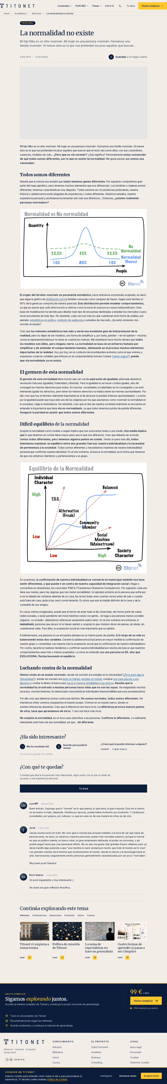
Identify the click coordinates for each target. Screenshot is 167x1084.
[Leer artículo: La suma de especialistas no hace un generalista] (99, 931)
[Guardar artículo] (111, 57)
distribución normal (56, 299)
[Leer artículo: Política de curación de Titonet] (67, 931)
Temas (95, 6)
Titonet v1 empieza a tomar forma (34, 946)
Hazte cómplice (150, 6)
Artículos (37, 13)
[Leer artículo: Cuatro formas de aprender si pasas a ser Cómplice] (132, 931)
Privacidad (135, 1052)
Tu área (131, 6)
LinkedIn (105, 749)
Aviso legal (135, 1047)
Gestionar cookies (139, 1062)
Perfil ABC (81, 6)
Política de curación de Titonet (66, 946)
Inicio (7, 13)
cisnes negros (120, 356)
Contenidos (63, 6)
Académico (21, 13)
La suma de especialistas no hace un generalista (99, 947)
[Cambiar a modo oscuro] (120, 6)
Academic (96, 1052)
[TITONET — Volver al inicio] (18, 6)
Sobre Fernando (99, 1047)
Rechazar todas (127, 1076)
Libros (56, 1057)
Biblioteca (58, 1052)
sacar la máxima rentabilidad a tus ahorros (90, 683)
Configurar (106, 1076)
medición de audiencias (70, 320)
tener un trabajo (71, 679)
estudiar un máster (91, 679)
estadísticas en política (43, 320)
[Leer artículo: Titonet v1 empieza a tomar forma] (34, 931)
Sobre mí (109, 5)
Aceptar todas (151, 1076)
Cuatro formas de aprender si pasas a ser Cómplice (131, 947)
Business (96, 1057)
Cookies (134, 1057)
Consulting (96, 1062)
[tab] (24, 916)
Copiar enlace (119, 749)
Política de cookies (57, 1079)
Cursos (56, 1062)
